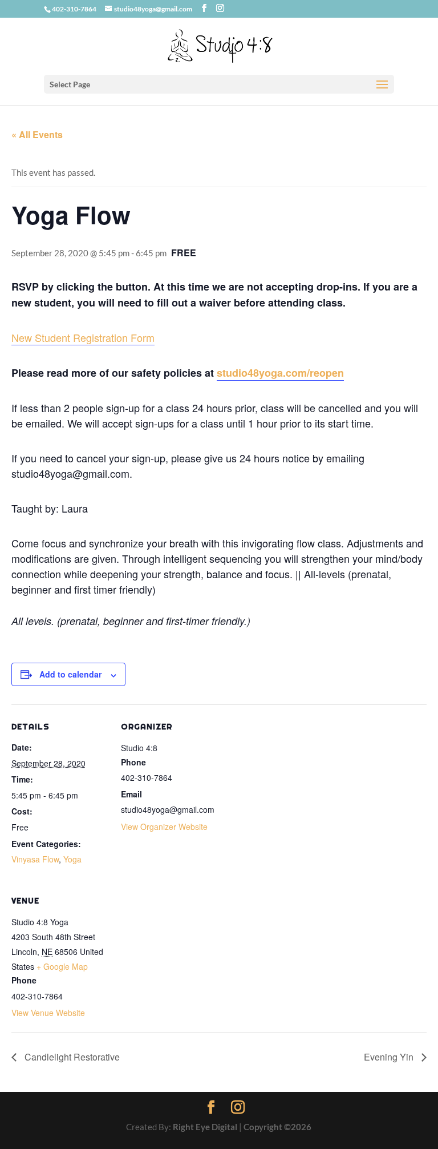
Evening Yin (390, 1056)
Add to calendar (70, 674)
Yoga (72, 859)
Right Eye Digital (205, 1127)
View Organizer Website (164, 826)
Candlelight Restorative (71, 1056)
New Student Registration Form (83, 337)
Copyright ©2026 (277, 1127)
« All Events (37, 134)
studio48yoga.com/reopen (280, 372)
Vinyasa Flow (35, 859)
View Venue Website (48, 1012)
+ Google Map (62, 966)
